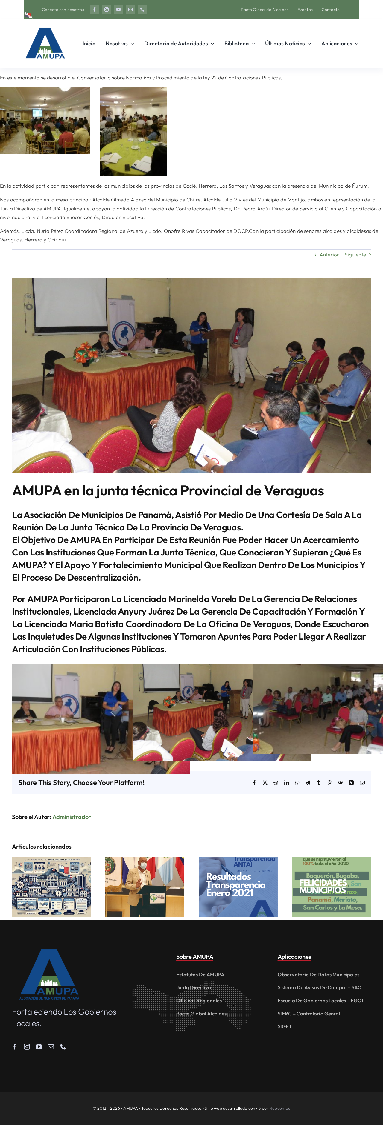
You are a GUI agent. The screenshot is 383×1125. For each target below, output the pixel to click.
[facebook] (94, 9)
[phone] (142, 9)
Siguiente (355, 254)
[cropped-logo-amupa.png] (45, 25)
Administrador (71, 817)
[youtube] (118, 9)
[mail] (130, 9)
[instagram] (106, 9)
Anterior (329, 254)
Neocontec (279, 1108)
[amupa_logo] (49, 952)
